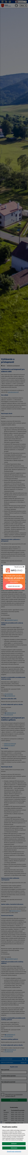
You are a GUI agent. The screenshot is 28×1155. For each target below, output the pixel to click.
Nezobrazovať (19, 567)
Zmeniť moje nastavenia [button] (14, 1151)
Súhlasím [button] (14, 1144)
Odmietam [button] (14, 1148)
